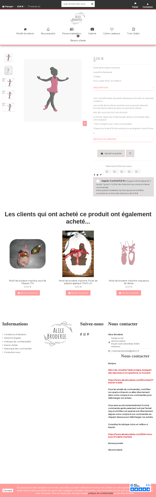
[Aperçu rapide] (30, 276)
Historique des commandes (18, 348)
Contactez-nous (12, 352)
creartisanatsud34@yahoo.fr (125, 351)
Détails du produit (105, 139)
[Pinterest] (100, 175)
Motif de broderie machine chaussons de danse (129, 282)
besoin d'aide (11, 345)
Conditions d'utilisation (15, 334)
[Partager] (94, 175)
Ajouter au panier (113, 153)
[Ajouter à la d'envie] (26, 276)
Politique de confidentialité (17, 341)
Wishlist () (35, 6)
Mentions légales (12, 338)
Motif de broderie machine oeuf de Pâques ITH (27, 282)
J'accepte (7, 490)
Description (100, 87)
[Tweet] (97, 175)
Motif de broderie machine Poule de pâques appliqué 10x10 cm (78, 282)
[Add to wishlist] (130, 153)
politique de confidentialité (101, 493)
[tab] (123, 88)
